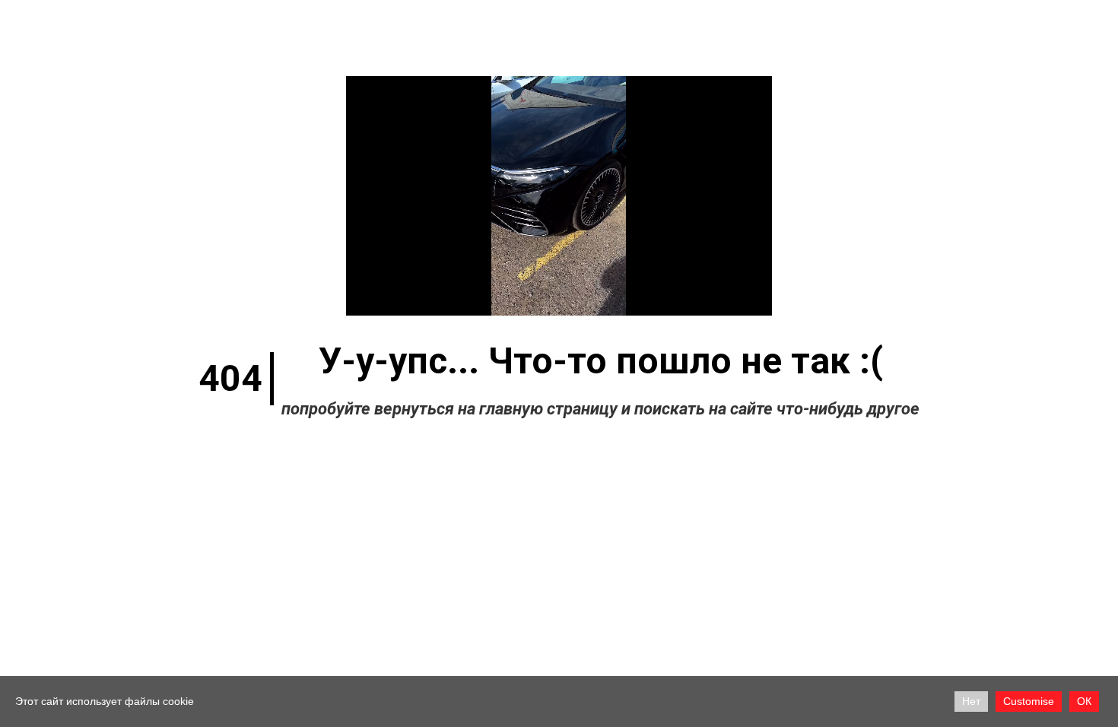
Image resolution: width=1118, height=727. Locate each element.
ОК (1084, 701)
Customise (1028, 701)
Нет (971, 701)
